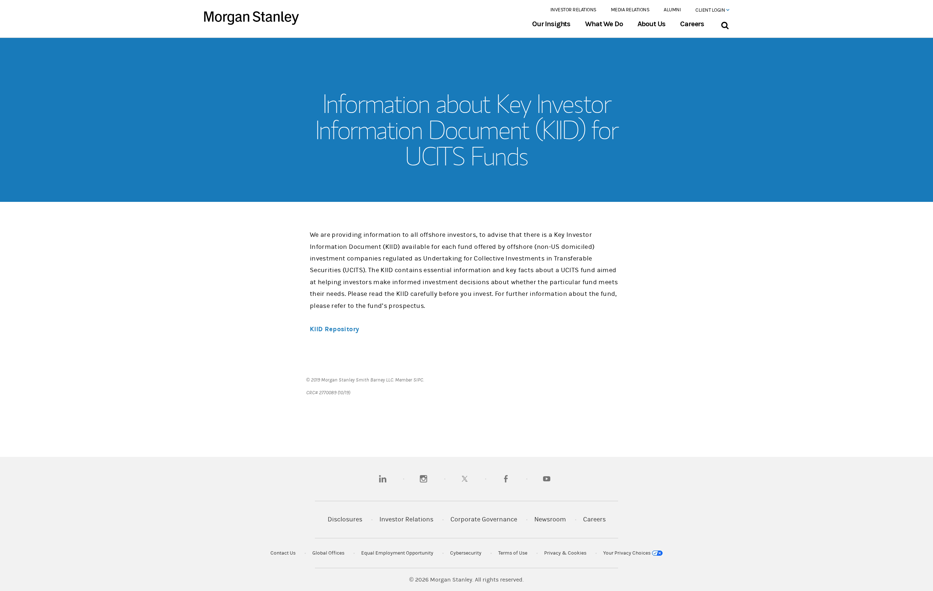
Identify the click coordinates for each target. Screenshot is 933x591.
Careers (692, 24)
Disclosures (345, 519)
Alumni (672, 10)
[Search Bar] (725, 23)
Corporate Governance (483, 519)
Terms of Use (512, 553)
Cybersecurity (465, 553)
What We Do (603, 24)
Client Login (710, 10)
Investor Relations (573, 10)
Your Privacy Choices (627, 553)
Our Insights (551, 24)
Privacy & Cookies (565, 553)
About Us (651, 24)
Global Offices (328, 553)
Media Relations (630, 10)
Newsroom (550, 519)
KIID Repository (334, 329)
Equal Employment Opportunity (397, 553)
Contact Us (283, 553)
